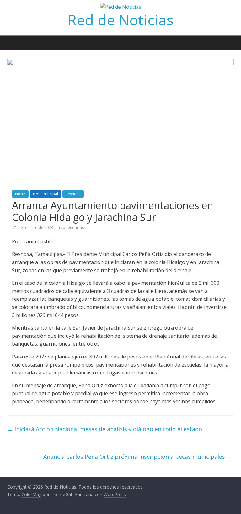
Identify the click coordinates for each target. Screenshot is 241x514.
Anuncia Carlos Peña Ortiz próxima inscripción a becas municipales (138, 456)
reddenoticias (71, 227)
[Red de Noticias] (10, 38)
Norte (20, 194)
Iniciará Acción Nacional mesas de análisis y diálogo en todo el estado (104, 429)
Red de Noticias (121, 19)
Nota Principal (45, 194)
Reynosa (73, 194)
